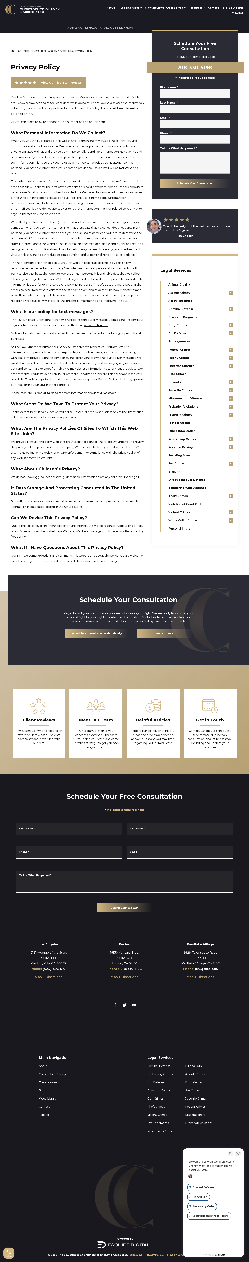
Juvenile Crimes (180, 390)
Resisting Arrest (180, 455)
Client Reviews (49, 1082)
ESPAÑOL (237, 13)
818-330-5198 (232, 8)
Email (165, 117)
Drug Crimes (177, 325)
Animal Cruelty (179, 284)
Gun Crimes (155, 1098)
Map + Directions (48, 977)
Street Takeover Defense (186, 479)
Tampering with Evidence (187, 488)
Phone (166, 133)
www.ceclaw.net (96, 325)
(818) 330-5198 (130, 969)
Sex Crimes (176, 463)
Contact (44, 1106)
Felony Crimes (178, 357)
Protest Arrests (179, 422)
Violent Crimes (179, 512)
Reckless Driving (180, 447)
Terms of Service (45, 393)
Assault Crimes (179, 292)
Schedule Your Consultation (195, 183)
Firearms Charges (181, 366)
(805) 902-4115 (206, 969)
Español (44, 1114)
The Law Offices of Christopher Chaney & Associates (42, 50)
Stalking (174, 471)
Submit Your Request (124, 907)
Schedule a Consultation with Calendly (96, 633)
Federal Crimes (179, 349)
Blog (42, 1090)
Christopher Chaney (52, 1074)
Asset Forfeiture (180, 300)
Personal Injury (179, 528)
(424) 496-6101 (55, 969)
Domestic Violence (159, 1090)
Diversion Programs (182, 317)
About (43, 1066)
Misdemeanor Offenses (185, 398)
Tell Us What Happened (178, 148)
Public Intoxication (181, 431)
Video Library (47, 1098)
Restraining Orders (182, 439)
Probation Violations (183, 406)
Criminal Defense (181, 309)
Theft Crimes (178, 496)
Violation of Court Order (186, 504)
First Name (169, 87)
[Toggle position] (230, 1153)
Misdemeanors (195, 1114)
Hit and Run (176, 382)
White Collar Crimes (183, 520)
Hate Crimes (177, 374)
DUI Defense (177, 333)
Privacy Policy (83, 50)
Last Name (169, 102)
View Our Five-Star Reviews (48, 82)
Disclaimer (136, 1254)
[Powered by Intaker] (220, 1255)
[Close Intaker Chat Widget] (238, 1153)
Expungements (179, 341)
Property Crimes (180, 414)
